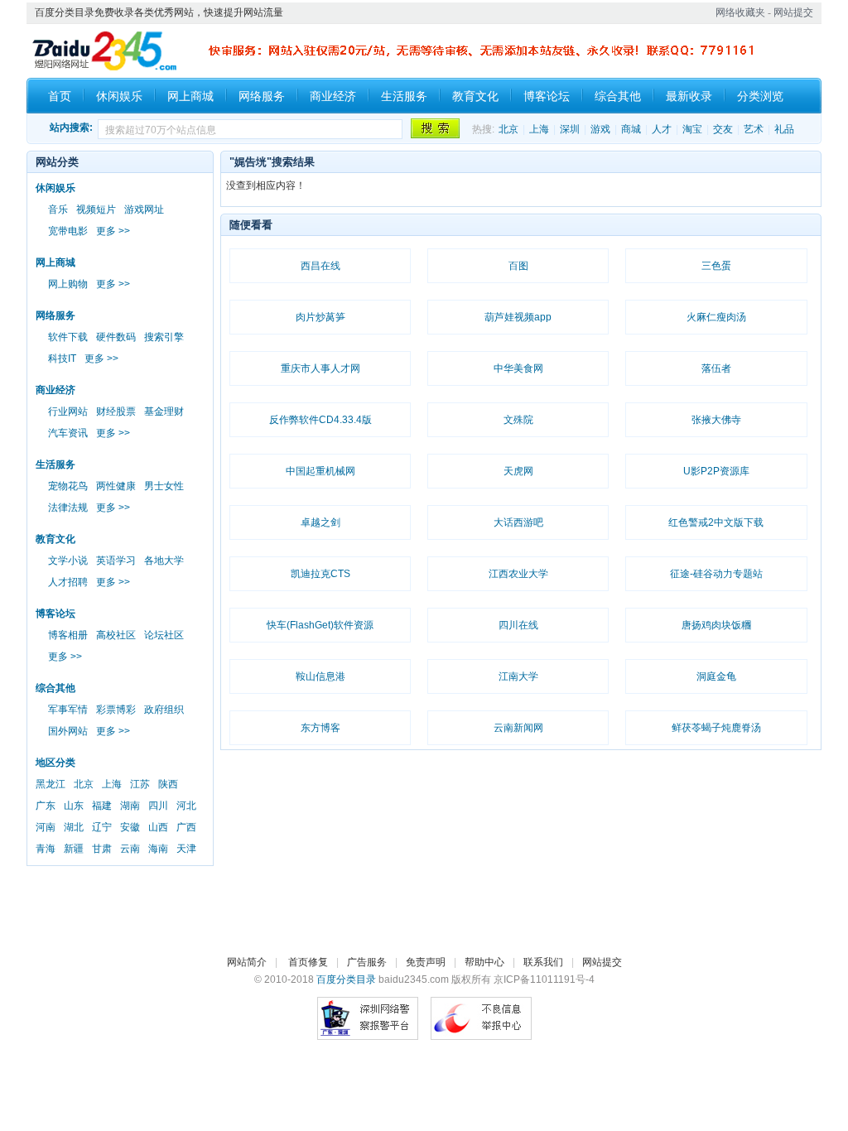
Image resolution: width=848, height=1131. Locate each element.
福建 (102, 805)
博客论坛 (546, 96)
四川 (158, 805)
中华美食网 (518, 368)
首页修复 (308, 962)
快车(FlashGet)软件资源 (320, 625)
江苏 (140, 784)
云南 (130, 848)
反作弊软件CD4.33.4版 (320, 420)
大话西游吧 (518, 522)
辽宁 (102, 827)
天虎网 (518, 471)
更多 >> (113, 231)
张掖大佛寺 (716, 420)
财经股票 (116, 411)
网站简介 (247, 962)
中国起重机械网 (320, 471)
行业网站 (68, 411)
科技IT (62, 358)
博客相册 (68, 635)
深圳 (570, 129)
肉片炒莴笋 (320, 317)
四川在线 (518, 625)
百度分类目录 (346, 979)
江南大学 (518, 676)
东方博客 (320, 728)
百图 (518, 266)
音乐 (58, 209)
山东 (74, 805)
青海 (45, 848)
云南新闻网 (518, 728)
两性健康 (116, 486)
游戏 (600, 129)
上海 (539, 129)
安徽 (130, 827)
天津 (186, 848)
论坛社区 (164, 635)
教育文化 (475, 96)
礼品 (784, 129)
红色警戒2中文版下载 (716, 522)
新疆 (74, 848)
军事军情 (68, 709)
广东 (45, 805)
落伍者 (716, 368)
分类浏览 (760, 96)
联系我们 (543, 962)
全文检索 (433, 128)
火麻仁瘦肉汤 (716, 317)
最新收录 (689, 96)
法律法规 (68, 507)
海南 (158, 848)
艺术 (754, 129)
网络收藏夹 (740, 12)
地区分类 (55, 762)
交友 (723, 129)
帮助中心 (484, 962)
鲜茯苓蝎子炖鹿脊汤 (716, 728)
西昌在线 (320, 266)
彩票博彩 (116, 709)
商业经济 (333, 96)
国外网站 (68, 731)
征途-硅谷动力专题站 (716, 574)
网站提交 (793, 12)
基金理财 (164, 411)
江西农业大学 (518, 574)
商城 (631, 129)
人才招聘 (68, 582)
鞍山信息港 (320, 676)
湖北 (74, 827)
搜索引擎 (164, 337)
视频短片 (96, 209)
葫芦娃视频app (518, 317)
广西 (186, 827)
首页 (59, 96)
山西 (158, 827)
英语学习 (116, 560)
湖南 (130, 805)
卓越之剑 (320, 522)
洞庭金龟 (716, 676)
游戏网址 (144, 209)
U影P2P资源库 (716, 471)
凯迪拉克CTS (320, 574)
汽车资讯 (68, 433)
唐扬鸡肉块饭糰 (716, 625)
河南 (45, 827)
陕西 (168, 784)
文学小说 (68, 560)
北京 (508, 129)
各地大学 (164, 560)
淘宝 (692, 129)
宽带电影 (68, 231)
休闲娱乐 (119, 96)
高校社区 (116, 635)
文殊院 (518, 420)
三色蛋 (716, 266)
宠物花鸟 (68, 486)
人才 (662, 129)
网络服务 (261, 96)
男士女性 (164, 486)
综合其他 (618, 96)
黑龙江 (50, 784)
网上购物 (68, 284)
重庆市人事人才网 (320, 368)
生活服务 (404, 96)
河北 (186, 805)
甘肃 (102, 848)
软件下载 (68, 337)
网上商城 (190, 96)
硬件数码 (116, 337)
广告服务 (367, 962)
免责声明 (426, 962)
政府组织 (164, 709)
